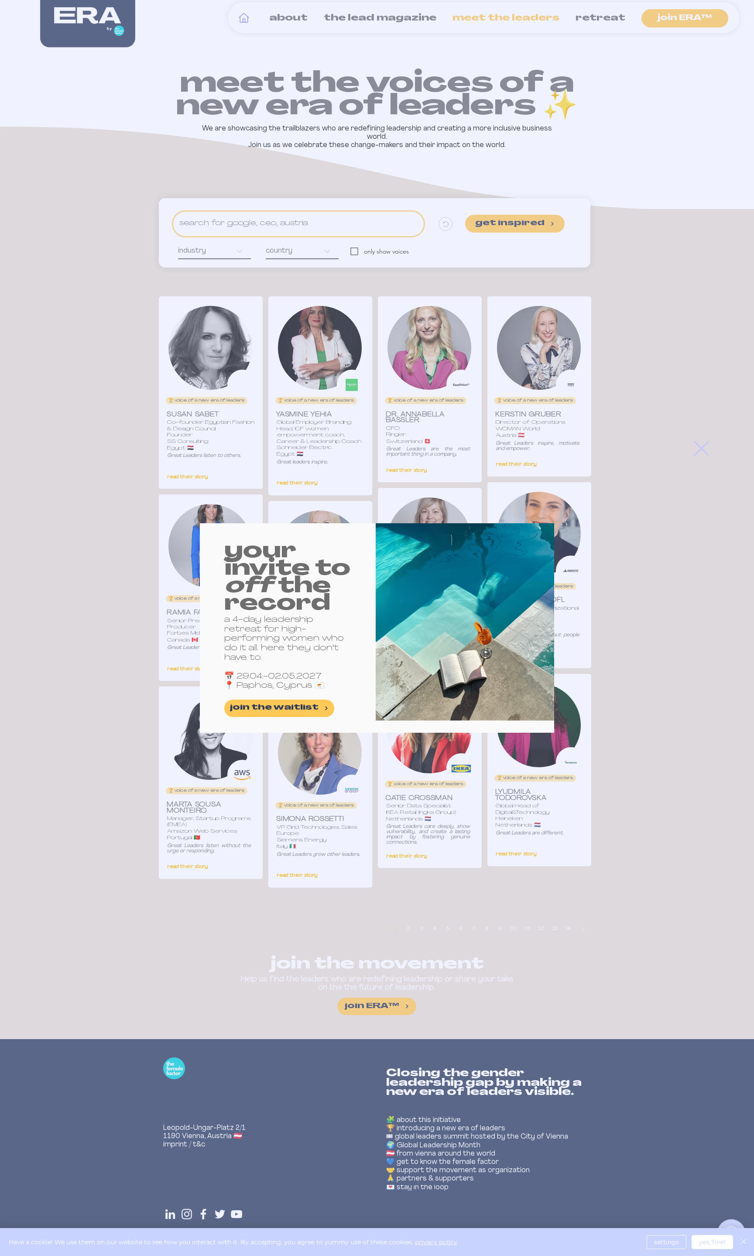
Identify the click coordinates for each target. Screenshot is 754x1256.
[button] (701, 448)
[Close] (743, 1242)
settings (666, 1242)
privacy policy (436, 1242)
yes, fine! (712, 1242)
